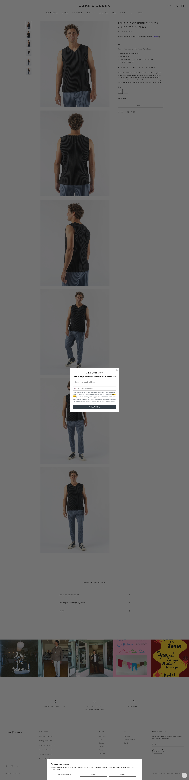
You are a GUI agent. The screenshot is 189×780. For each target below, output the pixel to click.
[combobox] (76, 388)
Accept (93, 774)
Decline (122, 774)
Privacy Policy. (55, 769)
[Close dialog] (117, 370)
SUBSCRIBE (94, 407)
